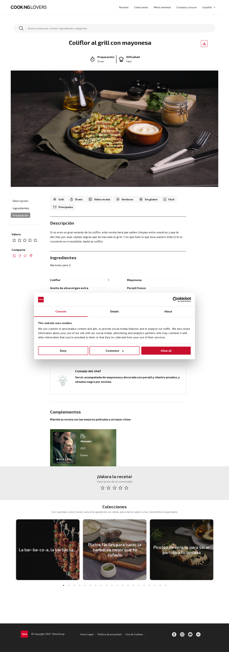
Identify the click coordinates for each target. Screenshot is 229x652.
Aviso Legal (86, 634)
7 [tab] (96, 585)
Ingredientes (21, 208)
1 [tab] (63, 585)
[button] (213, 7)
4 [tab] (79, 585)
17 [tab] (149, 585)
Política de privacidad (109, 634)
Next (217, 549)
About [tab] (168, 311)
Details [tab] (114, 311)
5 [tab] (85, 585)
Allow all (166, 350)
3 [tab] (74, 585)
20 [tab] (165, 585)
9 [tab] (106, 585)
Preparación (20, 215)
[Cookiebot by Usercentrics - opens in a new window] (175, 299)
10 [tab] (112, 585)
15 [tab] (138, 585)
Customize (112, 350)
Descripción (20, 200)
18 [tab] (155, 585)
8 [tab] (101, 585)
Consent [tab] (60, 311)
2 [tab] (69, 585)
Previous (11, 549)
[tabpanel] (47, 549)
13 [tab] (128, 585)
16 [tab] (144, 585)
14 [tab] (133, 585)
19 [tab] (160, 585)
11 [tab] (117, 585)
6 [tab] (90, 585)
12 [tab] (122, 585)
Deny (63, 350)
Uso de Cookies (134, 634)
